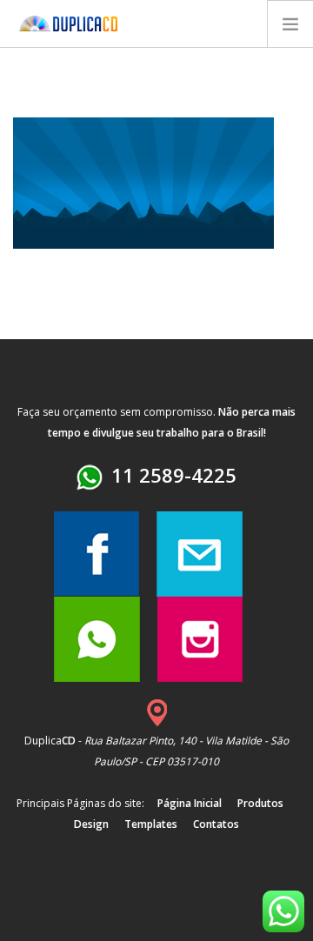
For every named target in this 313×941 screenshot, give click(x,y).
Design (91, 824)
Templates (150, 824)
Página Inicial (189, 803)
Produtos (260, 803)
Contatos (216, 824)
